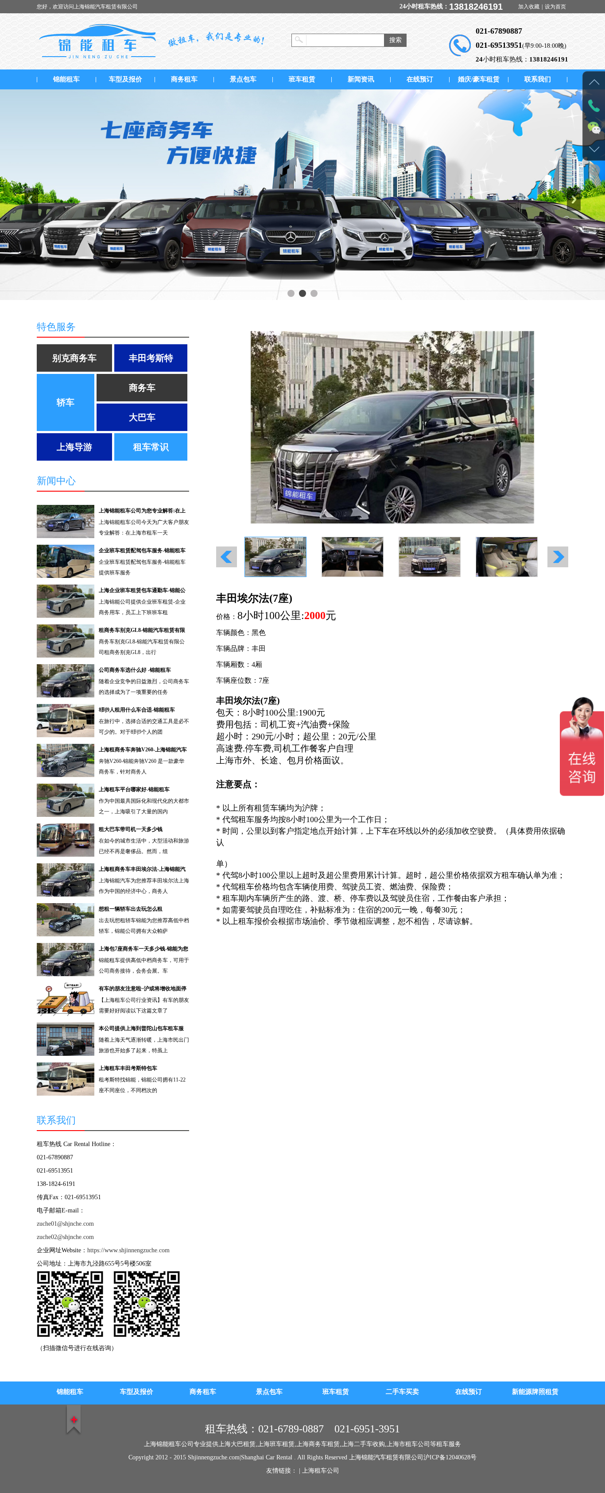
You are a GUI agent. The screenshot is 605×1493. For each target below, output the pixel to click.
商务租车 (184, 79)
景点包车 (243, 79)
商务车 (142, 387)
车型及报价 (125, 79)
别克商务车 (74, 358)
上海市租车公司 (408, 1444)
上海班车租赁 (276, 1444)
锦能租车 (66, 79)
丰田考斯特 (151, 358)
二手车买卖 (402, 1391)
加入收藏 (528, 7)
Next (573, 199)
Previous (31, 199)
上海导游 (74, 447)
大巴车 (142, 417)
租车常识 (151, 447)
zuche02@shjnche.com (65, 1237)
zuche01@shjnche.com (65, 1223)
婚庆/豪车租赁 (479, 79)
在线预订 (420, 79)
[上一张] (304, 427)
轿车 (65, 402)
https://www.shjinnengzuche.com (128, 1250)
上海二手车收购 (363, 1444)
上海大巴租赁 (237, 1444)
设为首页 (555, 7)
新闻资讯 (361, 79)
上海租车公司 (320, 1470)
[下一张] (480, 427)
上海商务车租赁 (318, 1444)
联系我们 (537, 79)
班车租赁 (302, 79)
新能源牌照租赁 (535, 1391)
